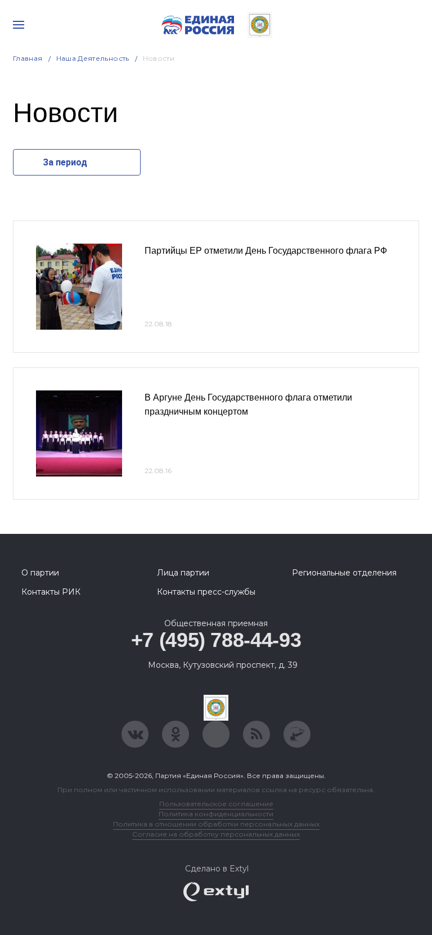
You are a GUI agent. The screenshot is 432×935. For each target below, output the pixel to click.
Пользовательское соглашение (216, 803)
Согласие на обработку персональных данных (216, 834)
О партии (40, 573)
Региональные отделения (344, 573)
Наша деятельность (92, 58)
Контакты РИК (50, 592)
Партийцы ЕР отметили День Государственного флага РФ (266, 250)
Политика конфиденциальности (216, 814)
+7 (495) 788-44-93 (216, 639)
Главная (28, 58)
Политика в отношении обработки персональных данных (216, 824)
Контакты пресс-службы (206, 592)
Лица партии (183, 573)
